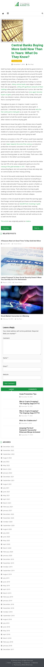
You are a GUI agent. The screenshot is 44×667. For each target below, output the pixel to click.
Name (5, 358)
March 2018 (7, 638)
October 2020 (7, 522)
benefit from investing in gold (30, 204)
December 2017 (8, 649)
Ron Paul (30, 64)
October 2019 (7, 567)
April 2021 (6, 499)
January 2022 (7, 473)
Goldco (28, 221)
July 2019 (6, 578)
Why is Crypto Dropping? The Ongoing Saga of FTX (29, 403)
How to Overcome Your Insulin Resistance (38, 228)
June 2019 (6, 582)
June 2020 (6, 537)
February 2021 (8, 507)
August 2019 (7, 574)
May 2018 (6, 631)
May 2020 (6, 540)
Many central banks (19, 84)
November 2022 (8, 450)
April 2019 (6, 589)
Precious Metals (16, 61)
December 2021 (8, 477)
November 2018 (8, 608)
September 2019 (8, 570)
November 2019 (8, 563)
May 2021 (6, 495)
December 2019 (8, 559)
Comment (6, 338)
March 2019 (7, 593)
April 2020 (6, 544)
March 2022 (7, 469)
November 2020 (8, 518)
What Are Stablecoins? (28, 420)
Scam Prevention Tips (27, 394)
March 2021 (7, 503)
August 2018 (7, 619)
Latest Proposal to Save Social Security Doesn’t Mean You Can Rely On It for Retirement (21, 278)
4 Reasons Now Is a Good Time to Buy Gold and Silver (21, 241)
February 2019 (8, 597)
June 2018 (6, 627)
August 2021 (7, 484)
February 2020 (8, 552)
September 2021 (8, 480)
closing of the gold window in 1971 (13, 167)
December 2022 (8, 447)
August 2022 (7, 458)
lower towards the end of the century (19, 144)
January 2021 (7, 510)
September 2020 (8, 525)
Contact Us (27, 663)
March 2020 (7, 548)
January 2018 (7, 646)
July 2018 (6, 623)
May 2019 (6, 586)
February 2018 (8, 642)
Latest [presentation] (11, 389)
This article (4, 221)
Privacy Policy (17, 663)
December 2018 (8, 604)
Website (5, 374)
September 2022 (8, 454)
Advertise (35, 663)
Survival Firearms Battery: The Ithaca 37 (7, 228)
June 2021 (6, 492)
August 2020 (7, 529)
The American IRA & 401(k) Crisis (23, 665)
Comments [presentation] (32, 389)
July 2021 (6, 488)
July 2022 (6, 462)
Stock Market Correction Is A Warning (15, 316)
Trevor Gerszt (17, 244)
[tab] (11, 389)
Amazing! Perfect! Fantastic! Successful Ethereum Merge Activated (29, 430)
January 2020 (7, 555)
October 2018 (7, 612)
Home (9, 663)
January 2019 (7, 601)
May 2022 (6, 465)
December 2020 (8, 514)
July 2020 (6, 533)
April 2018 (6, 634)
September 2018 (8, 616)
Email (5, 366)
